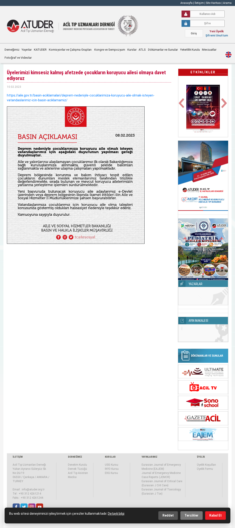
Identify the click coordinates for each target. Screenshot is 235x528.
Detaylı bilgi (116, 513)
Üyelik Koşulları (206, 464)
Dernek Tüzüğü (77, 468)
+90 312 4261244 (32, 497)
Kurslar (132, 49)
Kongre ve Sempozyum (109, 49)
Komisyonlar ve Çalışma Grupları (70, 49)
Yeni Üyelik (217, 31)
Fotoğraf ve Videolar (18, 57)
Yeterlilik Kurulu (190, 49)
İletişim (199, 3)
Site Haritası (213, 3)
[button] (182, 106)
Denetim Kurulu (77, 464)
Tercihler (192, 515)
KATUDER (40, 49)
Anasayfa (186, 3)
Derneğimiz (12, 49)
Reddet (168, 515)
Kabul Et (215, 515)
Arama (227, 3)
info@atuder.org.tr (33, 489)
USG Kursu (111, 464)
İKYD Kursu (112, 468)
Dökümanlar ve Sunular (163, 49)
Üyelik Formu (205, 468)
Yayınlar (27, 49)
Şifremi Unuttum (216, 35)
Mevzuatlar (209, 49)
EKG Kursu (111, 473)
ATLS (142, 49)
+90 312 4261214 (30, 493)
